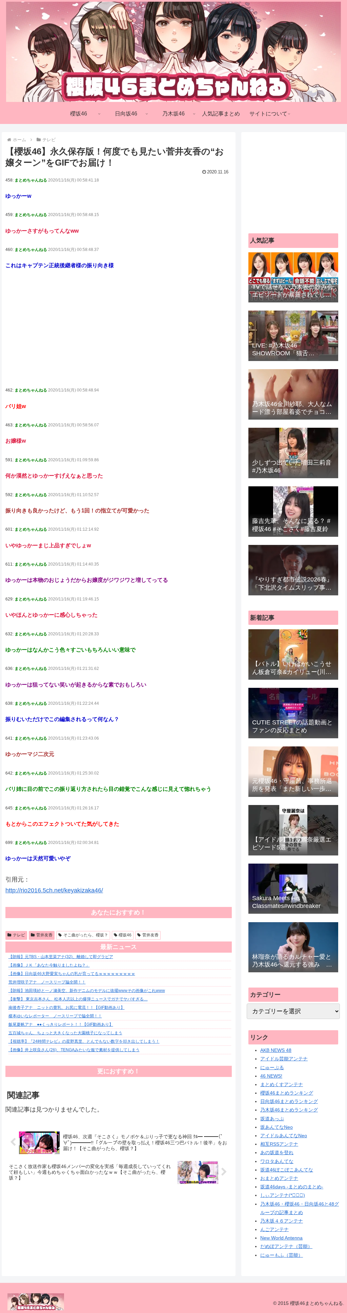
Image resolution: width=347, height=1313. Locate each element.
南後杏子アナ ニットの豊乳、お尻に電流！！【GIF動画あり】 (66, 1007)
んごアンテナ (274, 1229)
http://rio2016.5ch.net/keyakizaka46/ (54, 890)
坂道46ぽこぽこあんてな (286, 1169)
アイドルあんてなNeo (283, 1135)
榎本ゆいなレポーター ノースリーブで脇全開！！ (55, 1016)
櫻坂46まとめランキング (286, 1093)
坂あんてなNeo (276, 1127)
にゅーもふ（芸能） (281, 1255)
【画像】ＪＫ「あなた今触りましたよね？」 (49, 965)
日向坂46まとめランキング (289, 1101)
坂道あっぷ (272, 1118)
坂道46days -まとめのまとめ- (291, 1186)
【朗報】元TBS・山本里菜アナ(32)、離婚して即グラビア (60, 956)
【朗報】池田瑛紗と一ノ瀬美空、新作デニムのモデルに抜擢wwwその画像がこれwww (86, 990)
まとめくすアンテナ (281, 1084)
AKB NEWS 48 (275, 1050)
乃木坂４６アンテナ (281, 1221)
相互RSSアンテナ (279, 1144)
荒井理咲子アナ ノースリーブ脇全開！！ (47, 982)
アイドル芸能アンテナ (284, 1058)
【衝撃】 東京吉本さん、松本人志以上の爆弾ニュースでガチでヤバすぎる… (78, 999)
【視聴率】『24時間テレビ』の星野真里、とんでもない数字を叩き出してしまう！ (84, 1041)
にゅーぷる (272, 1067)
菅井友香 (44, 935)
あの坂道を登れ (276, 1152)
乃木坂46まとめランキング (289, 1110)
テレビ (19, 935)
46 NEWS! (271, 1076)
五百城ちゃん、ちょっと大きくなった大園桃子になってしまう (65, 1033)
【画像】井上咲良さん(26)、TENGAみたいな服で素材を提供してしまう (74, 1049)
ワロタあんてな (276, 1161)
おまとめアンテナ (279, 1178)
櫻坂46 (125, 935)
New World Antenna (281, 1238)
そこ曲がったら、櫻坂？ (85, 935)
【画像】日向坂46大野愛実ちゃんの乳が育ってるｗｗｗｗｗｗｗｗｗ (71, 973)
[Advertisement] (118, 328)
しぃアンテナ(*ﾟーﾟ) (282, 1195)
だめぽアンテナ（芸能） (286, 1246)
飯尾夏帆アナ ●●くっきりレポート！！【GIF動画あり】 (60, 1024)
